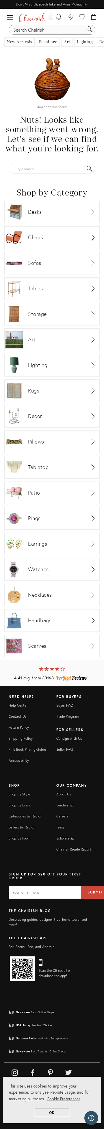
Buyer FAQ (64, 705)
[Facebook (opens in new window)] (32, 1071)
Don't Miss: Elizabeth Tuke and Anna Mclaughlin (52, 4)
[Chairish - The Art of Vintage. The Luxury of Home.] (32, 17)
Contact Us (18, 716)
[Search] (89, 30)
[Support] (91, 1118)
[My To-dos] (59, 17)
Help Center (18, 705)
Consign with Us (69, 738)
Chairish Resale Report (73, 849)
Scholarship (65, 838)
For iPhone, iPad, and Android (32, 947)
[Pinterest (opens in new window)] (50, 1071)
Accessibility (19, 760)
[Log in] (49, 17)
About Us (63, 794)
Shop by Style (19, 794)
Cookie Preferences (63, 1098)
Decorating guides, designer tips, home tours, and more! (48, 922)
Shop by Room (19, 838)
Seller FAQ (64, 749)
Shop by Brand (20, 805)
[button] (11, 17)
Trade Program (67, 716)
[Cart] (94, 17)
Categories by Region (25, 816)
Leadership (65, 805)
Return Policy (19, 727)
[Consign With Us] (71, 17)
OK (52, 1112)
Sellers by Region (22, 827)
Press (60, 827)
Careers (62, 816)
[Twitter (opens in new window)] (68, 1071)
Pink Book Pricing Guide (27, 749)
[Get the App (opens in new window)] (22, 969)
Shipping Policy (21, 738)
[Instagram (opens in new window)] (15, 1071)
